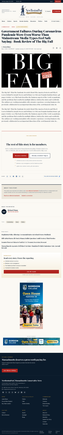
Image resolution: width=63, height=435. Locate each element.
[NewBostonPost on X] (6, 392)
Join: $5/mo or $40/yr (10, 370)
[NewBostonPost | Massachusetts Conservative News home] (31, 10)
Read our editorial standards (12, 195)
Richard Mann (7, 47)
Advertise (45, 417)
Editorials (45, 399)
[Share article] (60, 48)
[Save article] (53, 48)
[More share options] (22, 176)
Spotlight (24, 415)
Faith (45, 21)
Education (33, 21)
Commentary (6, 26)
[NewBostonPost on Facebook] (3, 392)
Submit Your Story (47, 419)
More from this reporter (13, 211)
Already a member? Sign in (40, 155)
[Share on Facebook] (13, 176)
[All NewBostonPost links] (24, 392)
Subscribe (57, 1)
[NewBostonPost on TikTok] (18, 392)
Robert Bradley (46, 403)
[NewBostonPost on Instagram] (9, 392)
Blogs (23, 417)
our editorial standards (32, 190)
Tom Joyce (45, 405)
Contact (45, 421)
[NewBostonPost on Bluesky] (15, 392)
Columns (45, 401)
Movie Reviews (5, 415)
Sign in (51, 1)
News (3, 21)
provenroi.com (15, 432)
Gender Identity (23, 21)
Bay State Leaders (6, 403)
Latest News (5, 399)
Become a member (20, 155)
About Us (45, 412)
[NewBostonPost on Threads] (12, 392)
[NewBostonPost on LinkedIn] (21, 392)
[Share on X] (10, 176)
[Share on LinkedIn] (16, 176)
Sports (15, 21)
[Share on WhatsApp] (7, 176)
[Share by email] (19, 176)
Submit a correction (27, 195)
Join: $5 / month (31, 271)
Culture (9, 21)
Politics (40, 21)
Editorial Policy (46, 415)
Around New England (7, 401)
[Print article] (56, 48)
